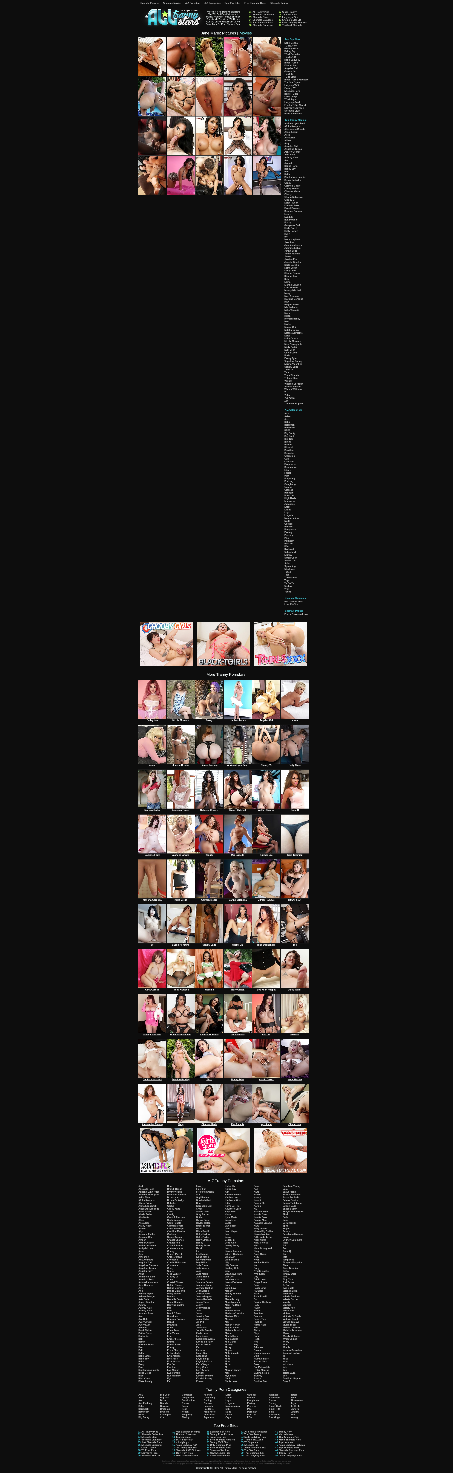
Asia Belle (289, 154)
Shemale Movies (172, 3)
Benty (141, 1364)
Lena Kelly (230, 1242)
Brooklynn (173, 1197)
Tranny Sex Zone (253, 1439)
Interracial (289, 501)
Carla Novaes (174, 1220)
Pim (256, 1327)
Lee (227, 1234)
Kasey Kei (201, 1353)
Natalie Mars (260, 1220)
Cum (286, 458)
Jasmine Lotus (292, 248)
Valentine (288, 1293)
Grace (199, 1208)
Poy (256, 1344)
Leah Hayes (231, 1231)
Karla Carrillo (291, 265)
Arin (140, 1288)
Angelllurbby (145, 1271)
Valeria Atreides (291, 1296)
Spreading (290, 566)
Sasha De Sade (291, 1197)
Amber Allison (146, 1242)
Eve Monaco (174, 1375)
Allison (288, 140)
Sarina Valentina (293, 364)
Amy (286, 143)
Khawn (199, 1381)
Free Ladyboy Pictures (294, 22)
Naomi (257, 1200)
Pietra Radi (260, 1324)
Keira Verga (290, 96)
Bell (286, 171)
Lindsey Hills (232, 1268)
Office (228, 1414)
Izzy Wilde (201, 1262)
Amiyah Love (145, 1248)
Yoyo (285, 1361)
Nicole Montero (292, 341)
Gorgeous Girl (292, 225)
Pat (255, 1299)
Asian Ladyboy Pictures (292, 1445)
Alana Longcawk (147, 1206)
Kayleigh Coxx (204, 1361)
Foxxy (287, 222)
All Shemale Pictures (255, 1431)
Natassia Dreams (293, 333)
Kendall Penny (204, 1378)
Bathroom (289, 427)
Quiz (256, 1356)
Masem (229, 1319)
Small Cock (290, 557)
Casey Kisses (291, 188)
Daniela (171, 1296)
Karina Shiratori (204, 1341)
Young (287, 591)
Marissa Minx (232, 1316)
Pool (286, 538)
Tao (284, 1254)
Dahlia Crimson (175, 1288)
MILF (228, 1409)
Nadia (287, 324)
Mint (227, 1361)
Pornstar (289, 540)
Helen (199, 1228)
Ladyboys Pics (290, 17)
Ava (286, 160)
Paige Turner (261, 1282)
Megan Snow (291, 304)
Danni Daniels (292, 208)
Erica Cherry (174, 1350)
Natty (287, 335)
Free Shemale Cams (255, 3)
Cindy (170, 1268)
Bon (169, 1186)
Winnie (286, 1347)
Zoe (286, 400)
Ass (286, 419)
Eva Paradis (290, 219)
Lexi (227, 1248)
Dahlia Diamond (176, 1290)
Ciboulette (172, 1265)
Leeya (228, 1237)
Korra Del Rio (232, 1206)
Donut (170, 1322)
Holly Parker (203, 1237)
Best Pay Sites (232, 3)
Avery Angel (145, 1322)
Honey (199, 1242)
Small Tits (290, 560)
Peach (257, 1310)
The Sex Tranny (252, 1434)
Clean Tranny (289, 12)
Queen (257, 1350)
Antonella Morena (148, 1282)
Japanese (289, 504)
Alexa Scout (290, 132)
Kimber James (292, 273)
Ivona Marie (202, 1257)
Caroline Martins (176, 1231)
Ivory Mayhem (292, 239)
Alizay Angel (145, 1225)
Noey (256, 1257)
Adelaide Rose (146, 1189)
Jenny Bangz (203, 1307)
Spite (285, 1225)
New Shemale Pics (220, 1453)
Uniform (288, 586)
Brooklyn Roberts (176, 1194)
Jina (198, 1324)
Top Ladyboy (286, 1442)
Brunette (289, 453)
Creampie (289, 456)
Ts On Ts (289, 583)
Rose (256, 1364)
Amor (141, 1251)
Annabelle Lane (146, 1276)
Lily (227, 1262)
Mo (226, 1367)
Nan (256, 1189)
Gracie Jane (202, 1211)
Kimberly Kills (232, 1200)
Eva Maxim (173, 1370)
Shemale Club (292, 110)
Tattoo (287, 572)
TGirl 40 (288, 74)
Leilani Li (230, 1240)
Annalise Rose (146, 1279)
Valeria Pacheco (291, 1299)
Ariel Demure (145, 1285)
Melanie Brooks (233, 1330)
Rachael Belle (261, 1358)
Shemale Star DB (291, 20)
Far (169, 1381)
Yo (285, 392)
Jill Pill (200, 1322)
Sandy (257, 1378)
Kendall (200, 1373)
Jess (198, 1310)
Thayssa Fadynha (292, 1262)
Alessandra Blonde (294, 129)
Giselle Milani (203, 1200)
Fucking (288, 481)
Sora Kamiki (289, 1223)
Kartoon (200, 1350)
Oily (256, 1276)
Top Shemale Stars (289, 1447)
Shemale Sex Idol (219, 1450)
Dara (169, 1310)
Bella (287, 174)
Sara (285, 1189)
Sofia (285, 1220)
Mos (286, 321)
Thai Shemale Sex (254, 1453)
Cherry (288, 194)
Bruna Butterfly (292, 180)
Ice (286, 236)
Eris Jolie (172, 1358)
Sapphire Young (293, 361)
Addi (141, 1186)
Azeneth (288, 163)
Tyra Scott (288, 1288)
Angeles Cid (291, 68)
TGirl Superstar (184, 1439)
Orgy (228, 1417)
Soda (285, 1217)
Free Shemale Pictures (222, 1439)
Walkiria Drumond (292, 1330)
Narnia (257, 1206)
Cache (170, 1206)
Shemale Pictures (149, 3)
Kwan (228, 1214)
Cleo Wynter (173, 1273)
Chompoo (172, 1259)
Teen (286, 574)
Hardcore (289, 495)
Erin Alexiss (173, 1356)
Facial (287, 473)
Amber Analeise (147, 1245)
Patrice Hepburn (262, 1302)
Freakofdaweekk (205, 1191)
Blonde (288, 444)
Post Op (288, 543)
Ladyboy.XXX (291, 85)
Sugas (286, 1228)
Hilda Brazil (290, 228)
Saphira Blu (260, 1381)
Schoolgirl (290, 552)
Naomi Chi (290, 327)
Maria (228, 1307)
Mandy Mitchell (292, 290)
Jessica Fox (290, 259)
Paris (287, 355)
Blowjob (288, 447)
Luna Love (230, 1288)
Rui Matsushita (262, 1367)
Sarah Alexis (289, 1191)
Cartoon (171, 1234)
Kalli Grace (202, 1336)
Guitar (199, 1217)
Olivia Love (290, 352)
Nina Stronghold (293, 344)
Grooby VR (290, 88)
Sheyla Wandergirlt (293, 1211)
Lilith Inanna (232, 1259)
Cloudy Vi (289, 200)
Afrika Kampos (292, 126)
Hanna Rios (202, 1220)
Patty (256, 1305)
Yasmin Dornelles (292, 1350)
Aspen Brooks (146, 1302)
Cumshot (289, 461)
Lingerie (288, 515)
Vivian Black (289, 1324)
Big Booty (289, 433)
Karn (198, 1347)
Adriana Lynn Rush (294, 123)
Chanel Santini (175, 1245)
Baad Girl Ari (145, 1330)
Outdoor (288, 523)
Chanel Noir (173, 1242)
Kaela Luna (202, 1333)
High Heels (290, 498)
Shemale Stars (260, 17)
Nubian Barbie (261, 1262)
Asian (287, 416)
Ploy (256, 1333)
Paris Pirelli (260, 1296)
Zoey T (286, 1381)
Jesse (287, 256)
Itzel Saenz (202, 1254)
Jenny (199, 1305)
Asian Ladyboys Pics (290, 1455)
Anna (141, 1273)
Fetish (185, 1411)
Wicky (286, 1341)
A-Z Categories (212, 3)
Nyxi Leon (289, 349)
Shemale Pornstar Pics (291, 1450)
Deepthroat (290, 464)
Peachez (258, 1313)
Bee (140, 1347)
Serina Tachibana (292, 1203)
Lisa (227, 1271)
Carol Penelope (175, 1228)
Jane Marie (202, 1273)
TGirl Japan (290, 99)
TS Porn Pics (289, 14)
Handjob (289, 492)
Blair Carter (144, 1378)
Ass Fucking (145, 1403)
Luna (227, 1285)
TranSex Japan (292, 82)
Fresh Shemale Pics (290, 1439)
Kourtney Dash (233, 1208)
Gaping (288, 487)
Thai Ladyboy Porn (254, 1455)
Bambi (141, 1341)
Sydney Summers (292, 1240)
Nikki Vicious (261, 1242)
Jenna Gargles (204, 1296)
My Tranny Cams (293, 601)
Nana (256, 1191)
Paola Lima (260, 1288)
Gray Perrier (202, 1214)
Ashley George (292, 151)
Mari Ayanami (291, 296)
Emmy (287, 214)
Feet (286, 475)
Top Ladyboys (183, 1437)
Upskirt (295, 1411)
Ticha (286, 1271)
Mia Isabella (290, 307)
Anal (286, 413)
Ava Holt (143, 1319)
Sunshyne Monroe (293, 1234)
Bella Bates (144, 1356)
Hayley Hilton (203, 1223)
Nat (255, 1208)
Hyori (287, 234)
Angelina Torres (293, 149)
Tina (285, 1276)
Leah (227, 1228)
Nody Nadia (290, 347)
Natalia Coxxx (291, 330)
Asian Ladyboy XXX (186, 1445)
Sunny (286, 1231)
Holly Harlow (291, 231)
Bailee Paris (290, 166)
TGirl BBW (290, 76)
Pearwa (258, 1316)
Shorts (272, 1400)
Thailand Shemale (292, 25)
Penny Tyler (290, 358)
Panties (288, 526)
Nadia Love (231, 1381)
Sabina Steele (261, 1373)
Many (287, 293)
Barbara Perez (146, 1344)
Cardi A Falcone (176, 1217)
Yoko (287, 395)
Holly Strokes (203, 1240)
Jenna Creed (203, 1293)
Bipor (141, 1375)
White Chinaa (290, 1339)
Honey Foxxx (203, 1245)
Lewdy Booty (232, 1245)
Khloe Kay (230, 1189)
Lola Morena (291, 287)
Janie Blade (202, 1276)
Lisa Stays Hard (233, 1273)
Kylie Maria (231, 1217)
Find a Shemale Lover (296, 614)
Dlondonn (172, 1316)
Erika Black (173, 1353)
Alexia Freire (145, 1214)
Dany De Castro (175, 1305)
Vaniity (288, 381)
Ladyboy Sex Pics (220, 1431)
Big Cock (289, 436)
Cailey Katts (173, 1208)
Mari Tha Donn (233, 1305)
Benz (141, 1367)
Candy (287, 183)
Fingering (289, 478)
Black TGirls (291, 62)
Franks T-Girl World (295, 105)
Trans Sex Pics (218, 1437)
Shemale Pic (251, 1445)
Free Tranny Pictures (187, 1455)
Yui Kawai (289, 398)
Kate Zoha (201, 1356)
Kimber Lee (290, 65)
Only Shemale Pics (220, 1445)
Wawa (286, 1333)
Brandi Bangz (174, 1189)
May (286, 301)
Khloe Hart (230, 1186)
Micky (228, 1347)
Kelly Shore (202, 1370)
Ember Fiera (174, 1339)
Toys (286, 580)
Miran (287, 316)
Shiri (285, 1214)
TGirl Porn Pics (184, 1453)
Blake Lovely (145, 1381)
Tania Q (288, 369)
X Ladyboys (182, 1442)
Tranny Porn (285, 1431)
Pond (257, 1336)
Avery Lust (144, 1324)
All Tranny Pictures (186, 1447)
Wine (285, 1344)
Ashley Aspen (145, 1293)
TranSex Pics (251, 1450)
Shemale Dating (279, 3)
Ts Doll (286, 1285)
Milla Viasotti (291, 310)
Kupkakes (230, 1211)
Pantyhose (290, 529)
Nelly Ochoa (291, 43)
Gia (198, 1194)
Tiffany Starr (291, 378)
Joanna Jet (290, 71)
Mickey (229, 1344)
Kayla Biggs (202, 1358)
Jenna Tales (202, 1302)
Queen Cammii (262, 1353)
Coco (170, 1279)
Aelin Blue (144, 1197)
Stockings (289, 569)
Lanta (287, 282)
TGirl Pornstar (292, 54)
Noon (257, 1259)
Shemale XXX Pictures (188, 1450)
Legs (287, 512)
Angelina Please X (148, 1265)
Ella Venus (173, 1333)
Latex (287, 506)
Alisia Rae (289, 137)
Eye (169, 1378)
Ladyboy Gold (292, 102)
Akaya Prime (145, 1203)
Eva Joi (171, 1364)
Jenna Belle (290, 250)
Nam (256, 1186)
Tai (284, 1245)
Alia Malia (143, 1217)
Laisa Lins (230, 1220)
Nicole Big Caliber (264, 1231)
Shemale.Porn (292, 91)
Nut (255, 1265)
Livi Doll (229, 1276)
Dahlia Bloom (174, 1285)
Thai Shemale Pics (289, 1437)
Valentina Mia (290, 1290)
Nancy (257, 1194)
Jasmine (289, 242)
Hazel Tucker (203, 1225)
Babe (287, 422)
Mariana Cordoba (293, 299)
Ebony (287, 470)
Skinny (288, 555)
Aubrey (142, 1305)
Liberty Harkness (234, 1254)
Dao (169, 1307)
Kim (227, 1191)
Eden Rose (173, 1330)
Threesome (290, 577)
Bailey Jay (290, 51)
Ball (140, 1339)
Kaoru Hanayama (205, 1339)
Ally (140, 1231)
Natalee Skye (261, 1211)
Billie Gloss (144, 1373)
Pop (256, 1341)
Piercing (289, 535)
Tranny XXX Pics (219, 1442)
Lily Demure (231, 1265)
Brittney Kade (174, 1191)
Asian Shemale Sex (255, 1447)
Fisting (186, 1417)
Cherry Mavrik (174, 1254)
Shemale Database (263, 20)
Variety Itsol (289, 1307)
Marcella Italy (232, 1299)
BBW (287, 430)
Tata (286, 372)
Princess (258, 1347)
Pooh (257, 1339)
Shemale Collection (263, 14)
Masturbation (291, 518)
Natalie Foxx (260, 1217)
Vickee (286, 1313)
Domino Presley (293, 211)
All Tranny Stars (228, 1468)
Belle (141, 1361)
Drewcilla (172, 1324)
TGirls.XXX (290, 57)
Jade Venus (202, 1268)
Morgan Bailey (292, 318)
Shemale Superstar (263, 25)
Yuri (285, 1370)
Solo (286, 563)
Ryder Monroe (261, 1370)
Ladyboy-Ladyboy (294, 108)
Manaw (229, 1290)
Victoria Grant (290, 1319)
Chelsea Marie (292, 191)
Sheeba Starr (290, 1208)
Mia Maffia (230, 1341)
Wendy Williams (293, 389)
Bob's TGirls (291, 93)
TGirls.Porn (290, 45)
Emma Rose (173, 1344)
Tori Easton (289, 1282)
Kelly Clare (290, 270)
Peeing (288, 532)
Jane (198, 1271)
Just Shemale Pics (263, 22)
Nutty (256, 1268)
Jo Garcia (201, 1327)
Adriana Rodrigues (148, 1194)
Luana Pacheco (233, 1282)
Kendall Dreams (204, 1375)
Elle (169, 1336)
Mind (227, 1358)
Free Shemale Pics (220, 1447)
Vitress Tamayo (292, 386)
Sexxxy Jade (291, 366)
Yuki (285, 1367)
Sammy (258, 1375)
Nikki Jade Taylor (263, 1237)
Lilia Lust (230, 1257)
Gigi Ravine (202, 1197)
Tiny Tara (288, 1279)
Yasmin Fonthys (291, 1353)
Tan (284, 1248)
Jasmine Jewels (293, 245)
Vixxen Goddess (291, 1327)
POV (286, 546)
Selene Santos (290, 1200)
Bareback (289, 424)
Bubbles (171, 1203)
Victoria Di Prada (293, 383)
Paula (257, 1307)
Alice (287, 134)
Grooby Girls (291, 48)
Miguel (228, 1350)
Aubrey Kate (291, 157)
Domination (290, 467)
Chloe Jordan (174, 1257)
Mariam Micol (232, 1310)
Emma (170, 1341)
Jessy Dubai (202, 1319)
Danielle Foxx (291, 205)
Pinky (257, 1330)
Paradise (258, 1290)
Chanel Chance (175, 1240)
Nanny (257, 1197)
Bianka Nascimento (294, 177)
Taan (285, 1242)
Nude (287, 521)
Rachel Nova (260, 1361)
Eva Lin (288, 217)
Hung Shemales (293, 113)
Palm (256, 1285)
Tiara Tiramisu (292, 375)
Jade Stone (202, 1265)
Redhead (289, 549)
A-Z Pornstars (192, 3)
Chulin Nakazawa (293, 197)
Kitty (286, 279)
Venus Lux (288, 1310)
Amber (142, 1240)
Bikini (287, 441)
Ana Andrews (145, 1259)
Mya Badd (230, 1375)
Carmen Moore (292, 185)
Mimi (287, 313)
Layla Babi (230, 1225)
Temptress (288, 1259)
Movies (246, 33)
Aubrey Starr (145, 1310)
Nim (256, 1245)
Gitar (198, 1203)
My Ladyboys (286, 1434)
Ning (256, 1251)
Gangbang (290, 484)
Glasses (288, 490)
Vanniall (287, 1305)
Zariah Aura (289, 1373)
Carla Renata (174, 1223)
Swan (286, 1237)
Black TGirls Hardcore (296, 79)
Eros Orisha (173, 1361)
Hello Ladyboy (292, 60)
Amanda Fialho (146, 1234)
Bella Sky (143, 1358)
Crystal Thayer (175, 1282)
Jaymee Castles (204, 1288)
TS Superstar (251, 1442)
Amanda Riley (146, 1237)
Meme (228, 1333)
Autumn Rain (145, 1313)
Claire (170, 1271)
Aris (140, 1290)
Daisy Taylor (291, 202)
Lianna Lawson (292, 284)
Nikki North (260, 1240)
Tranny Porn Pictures (221, 1434)
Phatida (258, 1322)
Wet (286, 589)
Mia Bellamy (231, 1336)
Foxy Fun (201, 1189)
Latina (287, 509)
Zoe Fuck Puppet (293, 403)
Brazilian (289, 450)
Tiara (285, 1265)
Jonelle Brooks (292, 262)
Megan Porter (232, 1324)
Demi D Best (174, 1313)
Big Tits (288, 439)
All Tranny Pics (261, 12)
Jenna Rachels (292, 253)
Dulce (170, 1327)
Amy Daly (143, 1257)
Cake (170, 1211)
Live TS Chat (291, 604)
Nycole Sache (261, 1271)
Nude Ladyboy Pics (255, 1437)
